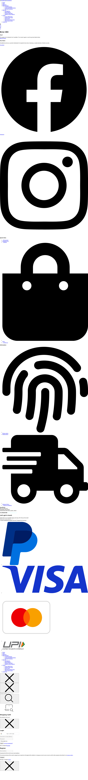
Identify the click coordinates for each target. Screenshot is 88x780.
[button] (9, 734)
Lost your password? (8, 743)
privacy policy (70, 755)
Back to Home (3, 38)
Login (9, 759)
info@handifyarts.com (12, 512)
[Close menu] (9, 678)
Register (8, 745)
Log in (1, 743)
